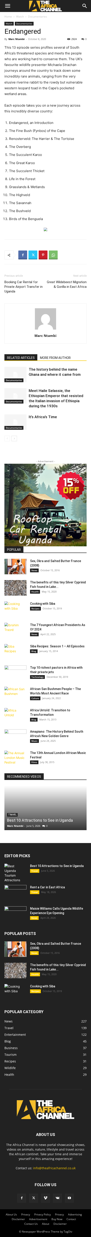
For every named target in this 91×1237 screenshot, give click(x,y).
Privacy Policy (42, 1214)
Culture (35, 698)
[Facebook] (22, 255)
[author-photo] (45, 329)
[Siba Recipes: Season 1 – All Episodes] (15, 652)
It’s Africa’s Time (43, 417)
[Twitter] (32, 255)
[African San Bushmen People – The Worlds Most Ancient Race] (15, 694)
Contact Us (31, 1224)
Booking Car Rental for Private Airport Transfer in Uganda (23, 286)
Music (34, 740)
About (45, 1224)
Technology (37, 676)
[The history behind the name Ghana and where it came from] (15, 374)
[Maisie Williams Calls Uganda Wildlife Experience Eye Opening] (15, 914)
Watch (20, 16)
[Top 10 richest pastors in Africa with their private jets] (15, 673)
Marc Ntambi (16, 39)
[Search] (85, 6)
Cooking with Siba (42, 603)
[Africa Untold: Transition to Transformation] (15, 716)
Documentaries (37, 16)
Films (34, 762)
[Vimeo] (45, 1198)
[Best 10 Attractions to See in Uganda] (45, 808)
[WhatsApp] (53, 255)
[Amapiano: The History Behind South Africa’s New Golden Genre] (15, 737)
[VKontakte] (57, 1198)
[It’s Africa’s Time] (15, 422)
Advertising (75, 1214)
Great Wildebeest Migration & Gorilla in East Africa (67, 284)
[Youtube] (69, 1198)
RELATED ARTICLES (21, 358)
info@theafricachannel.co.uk (54, 1168)
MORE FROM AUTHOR (55, 358)
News (34, 570)
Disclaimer (18, 1219)
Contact (71, 1219)
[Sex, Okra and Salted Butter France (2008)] (15, 566)
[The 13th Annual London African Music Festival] (15, 758)
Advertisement (38, 1219)
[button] (7, 6)
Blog (33, 651)
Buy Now (56, 1219)
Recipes (35, 608)
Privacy (25, 1214)
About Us (11, 1214)
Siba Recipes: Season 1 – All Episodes (57, 646)
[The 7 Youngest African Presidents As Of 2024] (15, 630)
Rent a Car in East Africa (47, 887)
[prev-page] (7, 438)
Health (35, 591)
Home (8, 16)
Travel (34, 870)
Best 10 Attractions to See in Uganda (40, 820)
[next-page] (14, 438)
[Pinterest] (43, 255)
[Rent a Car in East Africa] (15, 893)
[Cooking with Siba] (15, 609)
